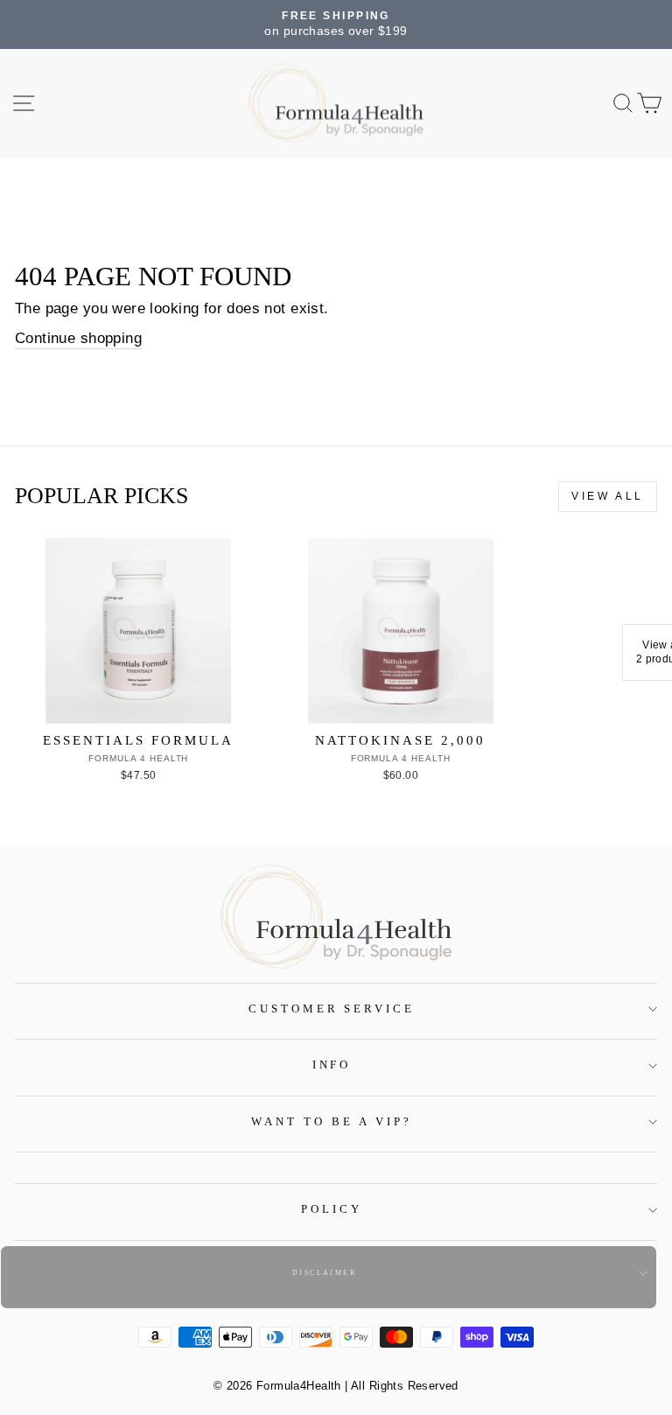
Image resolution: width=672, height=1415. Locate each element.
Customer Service (332, 1008)
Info (332, 1064)
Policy (331, 1208)
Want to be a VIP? (331, 1121)
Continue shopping (78, 338)
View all (607, 496)
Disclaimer (324, 1273)
